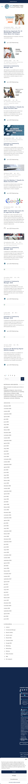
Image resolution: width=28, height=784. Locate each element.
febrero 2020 (7, 533)
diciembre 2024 (7, 432)
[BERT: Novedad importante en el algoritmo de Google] (14, 201)
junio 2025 (6, 421)
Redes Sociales (16, 28)
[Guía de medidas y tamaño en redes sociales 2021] (14, 92)
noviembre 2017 (7, 573)
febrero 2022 (7, 507)
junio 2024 (6, 445)
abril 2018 (6, 565)
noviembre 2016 (7, 605)
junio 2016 (6, 618)
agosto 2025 (7, 416)
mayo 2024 (6, 448)
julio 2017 (6, 584)
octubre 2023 (7, 461)
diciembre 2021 (7, 512)
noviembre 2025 (7, 408)
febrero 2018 (7, 571)
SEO (7, 656)
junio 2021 (6, 525)
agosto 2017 (7, 581)
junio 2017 (6, 587)
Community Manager (11, 62)
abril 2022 (6, 501)
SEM (21, 754)
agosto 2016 (7, 613)
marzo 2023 (6, 477)
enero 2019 (6, 552)
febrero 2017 (7, 597)
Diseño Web (9, 637)
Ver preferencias (14, 779)
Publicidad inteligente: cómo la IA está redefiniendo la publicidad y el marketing (13, 395)
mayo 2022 (6, 499)
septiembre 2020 (7, 531)
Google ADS (9, 643)
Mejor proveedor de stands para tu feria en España (14, 387)
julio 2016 (6, 616)
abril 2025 (6, 427)
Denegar (14, 775)
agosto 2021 (7, 520)
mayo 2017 (6, 589)
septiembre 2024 (7, 440)
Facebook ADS (9, 640)
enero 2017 (6, 600)
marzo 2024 (6, 453)
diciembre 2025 (7, 405)
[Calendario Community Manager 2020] (14, 236)
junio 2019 (6, 547)
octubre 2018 (7, 557)
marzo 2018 (6, 568)
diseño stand (9, 635)
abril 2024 (6, 451)
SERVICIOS (23, 739)
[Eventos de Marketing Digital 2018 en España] (14, 339)
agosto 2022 (7, 493)
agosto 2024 (7, 443)
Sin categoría (9, 659)
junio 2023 (6, 472)
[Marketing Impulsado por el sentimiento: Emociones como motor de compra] (14, 19)
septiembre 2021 (7, 517)
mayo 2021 (6, 528)
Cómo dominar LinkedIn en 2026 (11, 393)
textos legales (23, 714)
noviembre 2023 (7, 459)
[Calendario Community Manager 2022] (14, 52)
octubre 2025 (7, 411)
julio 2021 (6, 523)
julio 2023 (6, 469)
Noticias (6, 63)
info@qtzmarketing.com (13, 1)
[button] (26, 759)
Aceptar (14, 771)
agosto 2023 (7, 467)
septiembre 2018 (7, 560)
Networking (8, 648)
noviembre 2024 (7, 435)
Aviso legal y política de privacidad (14, 782)
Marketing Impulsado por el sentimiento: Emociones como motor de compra (13, 32)
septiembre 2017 (7, 578)
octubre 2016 (7, 608)
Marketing (8, 28)
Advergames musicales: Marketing (12, 398)
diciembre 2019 (7, 539)
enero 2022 (6, 509)
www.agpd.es (23, 734)
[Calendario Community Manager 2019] (14, 271)
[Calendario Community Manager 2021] (14, 130)
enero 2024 (6, 456)
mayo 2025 (6, 424)
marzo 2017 (6, 594)
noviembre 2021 (7, 515)
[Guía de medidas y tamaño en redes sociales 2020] (14, 167)
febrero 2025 (7, 429)
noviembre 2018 (7, 555)
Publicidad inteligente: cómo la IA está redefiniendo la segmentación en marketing (14, 391)
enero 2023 (6, 483)
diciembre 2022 (7, 485)
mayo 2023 (6, 475)
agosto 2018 (7, 563)
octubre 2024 (7, 437)
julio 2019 (6, 544)
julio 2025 (6, 419)
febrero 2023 (7, 480)
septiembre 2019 (7, 541)
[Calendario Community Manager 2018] (14, 307)
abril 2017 (6, 592)
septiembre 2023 (7, 464)
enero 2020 (6, 536)
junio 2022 (6, 496)
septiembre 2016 (7, 610)
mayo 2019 (6, 549)
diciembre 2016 (7, 602)
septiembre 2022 (7, 491)
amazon (8, 627)
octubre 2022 (7, 488)
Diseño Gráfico (9, 632)
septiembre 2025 (7, 413)
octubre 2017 (7, 576)
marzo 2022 (6, 504)
